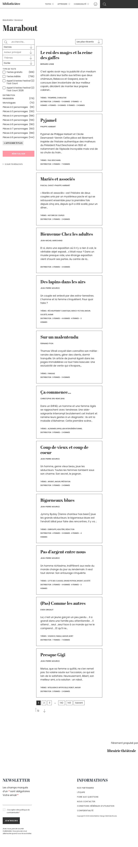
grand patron (70, 581)
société (43, 314)
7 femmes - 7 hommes (61, 640)
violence (51, 636)
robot (71, 687)
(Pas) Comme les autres (63, 604)
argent (51, 481)
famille (59, 636)
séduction (69, 529)
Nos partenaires (85, 787)
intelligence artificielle (58, 687)
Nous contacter (86, 801)
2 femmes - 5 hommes (61, 101)
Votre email (10, 795)
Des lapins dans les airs (62, 282)
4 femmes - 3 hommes (57, 105)
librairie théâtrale (122, 751)
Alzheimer (52, 428)
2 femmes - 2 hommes (61, 219)
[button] (52, 4)
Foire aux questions (88, 797)
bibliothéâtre (11, 4)
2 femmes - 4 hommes (61, 267)
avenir (50, 314)
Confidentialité (85, 810)
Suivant (79, 702)
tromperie (52, 98)
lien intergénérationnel (72, 428)
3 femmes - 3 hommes (61, 377)
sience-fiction (77, 311)
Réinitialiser (18, 153)
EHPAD (59, 428)
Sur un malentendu (59, 337)
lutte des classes (55, 581)
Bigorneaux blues (57, 500)
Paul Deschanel (54, 160)
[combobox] (16, 52)
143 (69, 702)
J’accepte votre (18, 811)
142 (61, 702)
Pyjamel (48, 120)
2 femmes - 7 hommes (61, 164)
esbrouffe (52, 529)
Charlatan (61, 98)
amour (87, 311)
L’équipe (81, 792)
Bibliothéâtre (8, 20)
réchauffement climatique (59, 311)
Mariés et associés (57, 179)
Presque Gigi (52, 655)
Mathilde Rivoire (111, 816)
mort (71, 636)
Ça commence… (55, 392)
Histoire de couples (56, 215)
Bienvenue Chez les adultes (66, 234)
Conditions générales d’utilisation (95, 806)
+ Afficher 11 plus (13, 143)
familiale (51, 373)
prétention (65, 481)
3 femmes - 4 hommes (61, 318)
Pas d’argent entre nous (63, 552)
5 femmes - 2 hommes (76, 105)
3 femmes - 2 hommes (61, 432)
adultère (61, 529)
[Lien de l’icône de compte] (95, 4)
